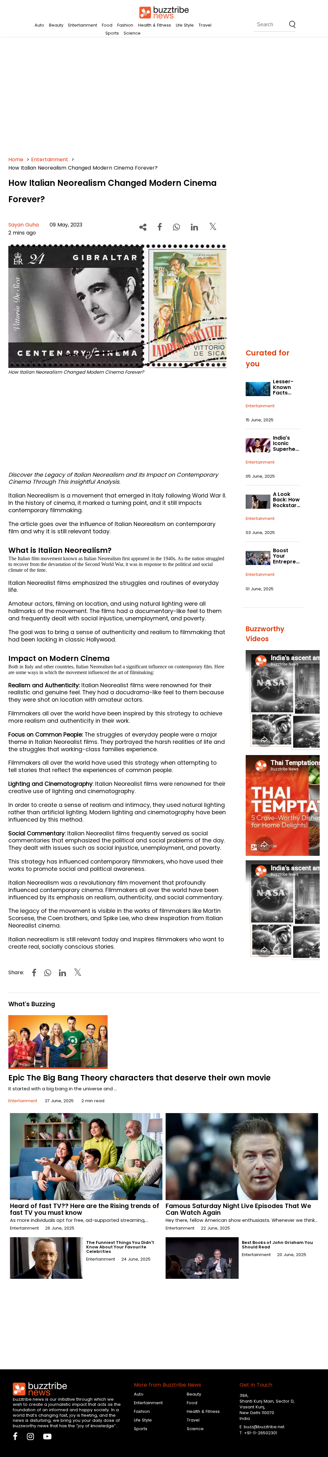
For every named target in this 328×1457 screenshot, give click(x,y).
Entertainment (82, 25)
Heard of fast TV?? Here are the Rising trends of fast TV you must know (84, 1209)
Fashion (125, 25)
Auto (39, 25)
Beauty (56, 25)
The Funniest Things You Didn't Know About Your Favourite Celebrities (120, 1247)
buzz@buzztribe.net (264, 1426)
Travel (205, 25)
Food (107, 25)
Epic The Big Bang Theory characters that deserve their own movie (139, 1077)
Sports (112, 33)
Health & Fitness (154, 25)
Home (15, 159)
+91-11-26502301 (260, 1433)
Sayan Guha (23, 224)
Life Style (185, 25)
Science (132, 33)
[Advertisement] (164, 96)
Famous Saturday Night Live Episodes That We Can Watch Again (238, 1209)
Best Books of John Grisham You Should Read (277, 1245)
